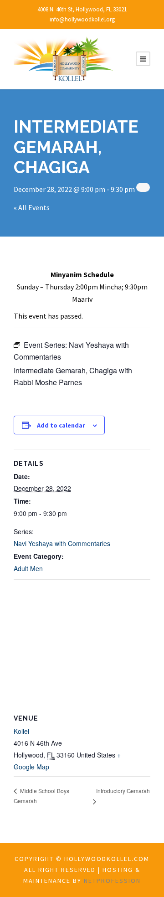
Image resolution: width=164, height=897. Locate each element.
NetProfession (112, 880)
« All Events (32, 207)
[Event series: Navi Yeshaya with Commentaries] (143, 187)
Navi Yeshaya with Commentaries (62, 543)
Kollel (21, 731)
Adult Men (28, 568)
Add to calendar (61, 425)
